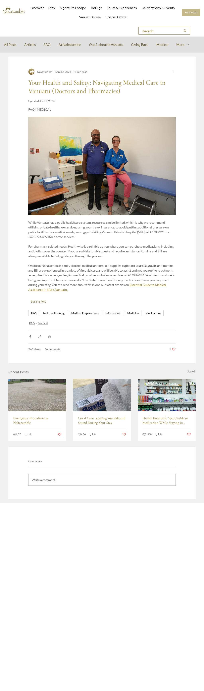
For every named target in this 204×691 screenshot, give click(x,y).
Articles (30, 45)
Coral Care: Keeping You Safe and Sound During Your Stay (101, 420)
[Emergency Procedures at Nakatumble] (37, 395)
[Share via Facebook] (30, 337)
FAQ (47, 45)
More (180, 45)
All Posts (10, 45)
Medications (153, 313)
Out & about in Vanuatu (106, 45)
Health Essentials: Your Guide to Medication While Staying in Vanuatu (165, 420)
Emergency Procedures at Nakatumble (30, 420)
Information (113, 313)
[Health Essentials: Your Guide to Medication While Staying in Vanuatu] (167, 395)
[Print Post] (50, 337)
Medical (162, 45)
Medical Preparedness (85, 313)
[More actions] (173, 71)
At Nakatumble (70, 45)
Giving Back (139, 45)
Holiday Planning (54, 313)
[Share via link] (40, 337)
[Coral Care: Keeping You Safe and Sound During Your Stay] (102, 395)
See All (191, 371)
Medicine (133, 313)
